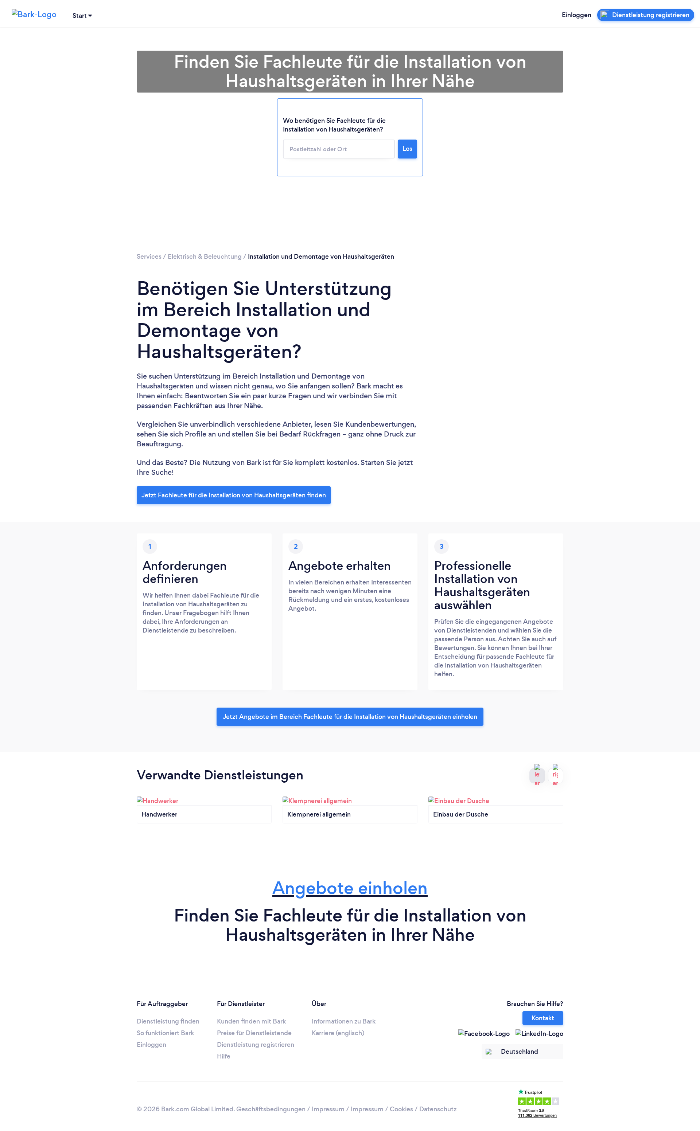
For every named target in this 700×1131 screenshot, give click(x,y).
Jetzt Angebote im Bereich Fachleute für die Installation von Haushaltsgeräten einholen (350, 716)
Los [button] (407, 148)
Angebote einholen (350, 888)
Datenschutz (437, 1109)
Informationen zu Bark (344, 1021)
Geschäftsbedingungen (271, 1109)
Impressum (328, 1109)
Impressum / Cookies (382, 1109)
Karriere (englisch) (338, 1033)
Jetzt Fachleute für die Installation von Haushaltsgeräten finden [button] (233, 495)
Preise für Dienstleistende (254, 1033)
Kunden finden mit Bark (251, 1021)
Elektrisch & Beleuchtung (205, 256)
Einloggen (576, 15)
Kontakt (543, 1018)
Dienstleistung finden (168, 1021)
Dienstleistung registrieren (255, 1044)
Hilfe (223, 1056)
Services (149, 256)
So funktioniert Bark (165, 1033)
